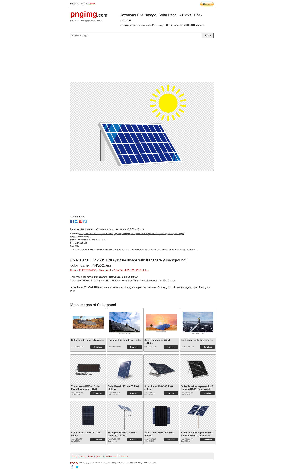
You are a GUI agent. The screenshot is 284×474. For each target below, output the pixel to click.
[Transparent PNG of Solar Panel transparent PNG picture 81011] (88, 369)
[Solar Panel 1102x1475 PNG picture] (124, 369)
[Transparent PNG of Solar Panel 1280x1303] (124, 416)
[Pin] (80, 221)
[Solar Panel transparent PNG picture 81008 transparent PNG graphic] (198, 369)
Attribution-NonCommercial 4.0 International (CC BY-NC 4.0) (112, 229)
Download (98, 347)
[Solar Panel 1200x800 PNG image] (88, 415)
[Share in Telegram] (76, 221)
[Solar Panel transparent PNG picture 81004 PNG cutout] (198, 416)
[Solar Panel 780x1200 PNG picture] (161, 416)
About (74, 456)
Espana (91, 3)
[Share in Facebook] (72, 221)
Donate (99, 456)
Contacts (124, 456)
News (90, 456)
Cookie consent (111, 456)
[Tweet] (85, 221)
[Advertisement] (142, 61)
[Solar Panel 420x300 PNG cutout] (161, 369)
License (83, 456)
